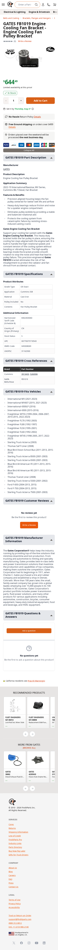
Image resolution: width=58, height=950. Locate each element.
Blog (11, 871)
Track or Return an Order (20, 915)
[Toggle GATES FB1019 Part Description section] (51, 158)
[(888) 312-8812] (49, 4)
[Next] (32, 734)
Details (37, 116)
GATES (6, 169)
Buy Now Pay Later (17, 851)
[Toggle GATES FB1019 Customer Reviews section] (51, 501)
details (12, 127)
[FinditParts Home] (10, 4)
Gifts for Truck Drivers (18, 854)
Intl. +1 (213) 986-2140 (19, 927)
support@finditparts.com (20, 919)
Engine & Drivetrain (39, 11)
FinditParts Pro (15, 839)
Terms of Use (14, 899)
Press (11, 883)
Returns (12, 828)
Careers (12, 875)
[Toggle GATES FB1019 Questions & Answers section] (51, 615)
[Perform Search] (36, 4)
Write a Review (24, 41)
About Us (13, 867)
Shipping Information (18, 832)
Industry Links (15, 843)
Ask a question (29, 630)
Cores (11, 824)
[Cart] (55, 4)
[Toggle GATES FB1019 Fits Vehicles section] (51, 392)
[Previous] (25, 734)
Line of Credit (15, 835)
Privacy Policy (15, 903)
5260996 (34, 374)
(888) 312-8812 (15, 923)
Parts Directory (15, 847)
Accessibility (14, 907)
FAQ (10, 879)
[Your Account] (43, 4)
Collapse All (29, 150)
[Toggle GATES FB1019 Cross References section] (51, 361)
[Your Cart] (55, 4)
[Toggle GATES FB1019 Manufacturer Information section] (51, 540)
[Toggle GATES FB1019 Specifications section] (51, 274)
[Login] (43, 4)
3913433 (25, 374)
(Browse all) (29, 747)
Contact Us (13, 886)
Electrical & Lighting (14, 11)
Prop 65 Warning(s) (36, 681)
